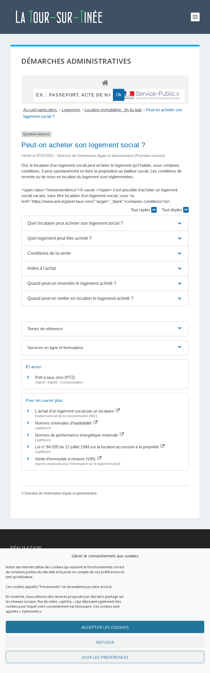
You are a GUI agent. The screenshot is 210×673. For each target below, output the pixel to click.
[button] (104, 223)
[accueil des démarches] (104, 82)
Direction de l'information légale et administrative (61, 493)
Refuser (105, 642)
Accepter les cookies (105, 627)
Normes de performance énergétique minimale (77, 435)
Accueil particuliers (40, 109)
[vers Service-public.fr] (150, 95)
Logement (71, 109)
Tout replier (141, 209)
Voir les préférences (105, 657)
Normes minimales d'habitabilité (64, 423)
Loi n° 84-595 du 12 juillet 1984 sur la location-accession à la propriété (97, 446)
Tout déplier (172, 209)
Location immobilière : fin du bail (113, 109)
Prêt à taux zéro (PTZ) (55, 377)
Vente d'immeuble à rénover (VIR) (66, 459)
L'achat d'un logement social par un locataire (75, 411)
